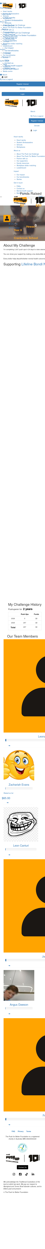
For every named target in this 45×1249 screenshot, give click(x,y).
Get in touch (18, 183)
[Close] (44, 196)
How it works (10, 17)
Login (23, 94)
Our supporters (11, 40)
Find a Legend (37, 116)
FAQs (7, 60)
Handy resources (23, 163)
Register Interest (37, 121)
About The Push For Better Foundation (20, 35)
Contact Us (22, 1167)
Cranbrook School (26, 238)
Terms (28, 1131)
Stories (7, 53)
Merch (33, 111)
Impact (16, 171)
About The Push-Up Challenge (17, 32)
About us (17, 150)
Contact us (9, 63)
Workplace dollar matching (26, 165)
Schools (8, 23)
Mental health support (13, 65)
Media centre (10, 68)
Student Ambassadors (14, 20)
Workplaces (9, 25)
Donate (37, 125)
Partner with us (11, 38)
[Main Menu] (1, 196)
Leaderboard (21, 168)
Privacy (21, 1131)
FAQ (13, 1131)
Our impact (9, 48)
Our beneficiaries (12, 50)
